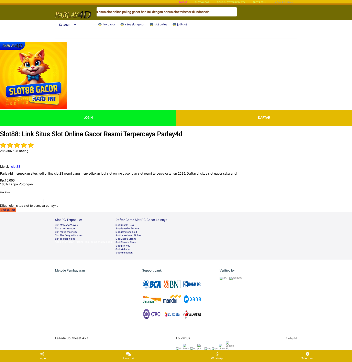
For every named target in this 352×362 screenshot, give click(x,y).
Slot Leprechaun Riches (128, 235)
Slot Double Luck (125, 225)
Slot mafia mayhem (66, 231)
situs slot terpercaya (231, 2)
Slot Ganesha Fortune (127, 228)
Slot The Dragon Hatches (68, 235)
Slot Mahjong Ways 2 (66, 225)
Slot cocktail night (65, 238)
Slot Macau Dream (126, 238)
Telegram (307, 358)
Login (42, 358)
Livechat (128, 358)
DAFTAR (264, 118)
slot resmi (259, 2)
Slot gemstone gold (126, 231)
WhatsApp (217, 358)
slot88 (183, 2)
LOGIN (88, 118)
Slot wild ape (123, 249)
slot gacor (202, 2)
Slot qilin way (123, 245)
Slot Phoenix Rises (126, 242)
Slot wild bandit (124, 252)
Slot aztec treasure (65, 228)
